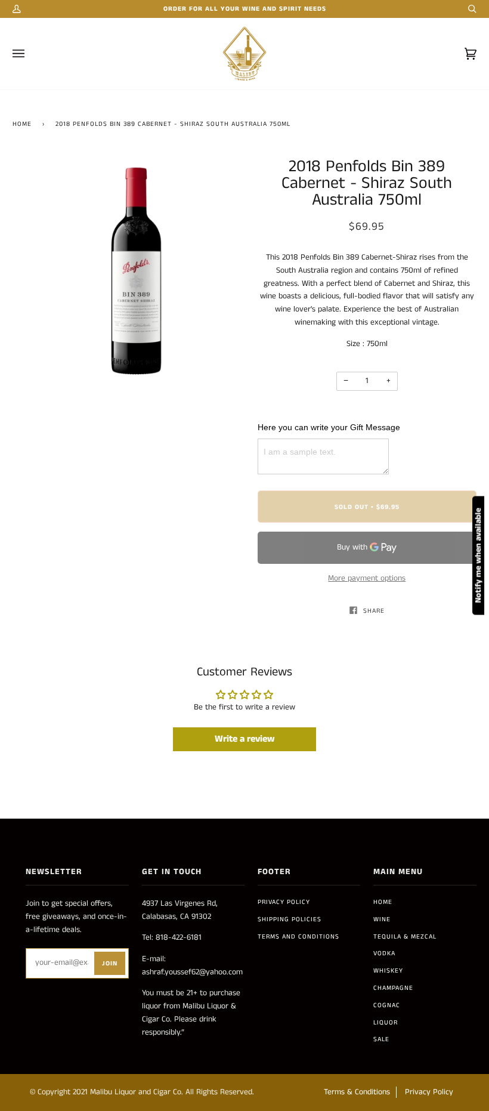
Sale (381, 1039)
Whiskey (388, 971)
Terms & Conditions (357, 1092)
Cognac (386, 1005)
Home (22, 124)
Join (109, 963)
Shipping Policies (289, 919)
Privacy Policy (284, 902)
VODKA (384, 953)
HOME (382, 902)
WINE (382, 919)
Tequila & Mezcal (405, 937)
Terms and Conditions (298, 937)
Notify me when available (478, 555)
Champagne (393, 988)
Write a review (245, 739)
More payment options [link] (367, 578)
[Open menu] (30, 54)
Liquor (385, 1022)
